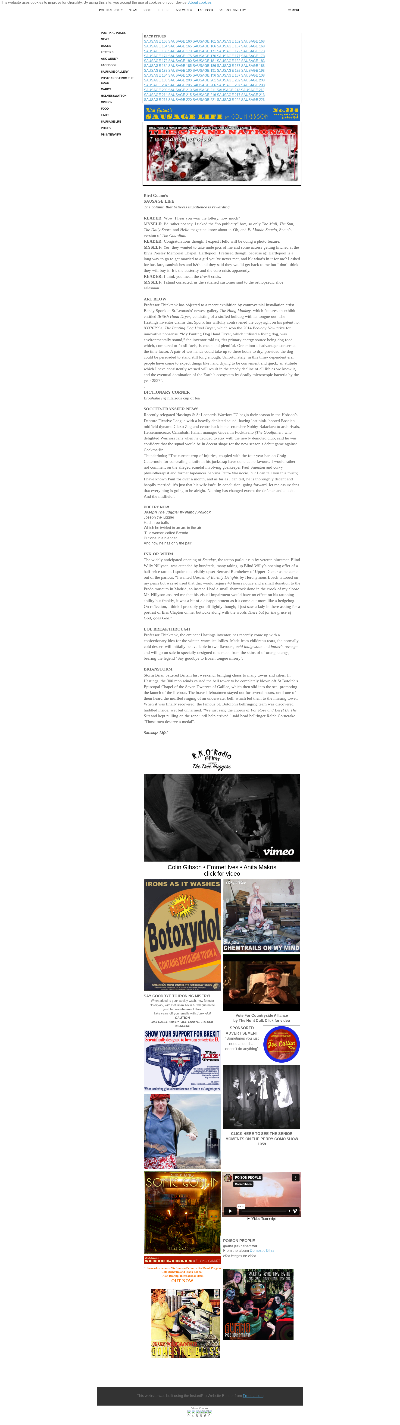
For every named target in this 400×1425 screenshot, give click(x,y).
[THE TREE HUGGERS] (222, 818)
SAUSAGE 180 (180, 61)
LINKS (105, 115)
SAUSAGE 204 (156, 85)
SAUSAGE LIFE (111, 121)
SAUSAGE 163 (252, 41)
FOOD (105, 108)
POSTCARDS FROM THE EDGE (117, 80)
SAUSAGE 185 (180, 66)
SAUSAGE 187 (229, 66)
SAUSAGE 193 (253, 70)
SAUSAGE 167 (228, 46)
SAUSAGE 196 (205, 75)
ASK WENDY (184, 10)
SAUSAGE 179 (155, 61)
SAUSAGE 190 (180, 70)
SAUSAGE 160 (180, 41)
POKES (106, 128)
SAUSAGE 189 (156, 70)
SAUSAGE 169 (156, 51)
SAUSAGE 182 (229, 61)
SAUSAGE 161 (205, 41)
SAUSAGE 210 (180, 90)
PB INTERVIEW (111, 134)
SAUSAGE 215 (180, 95)
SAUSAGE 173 (252, 51)
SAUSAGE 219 (156, 100)
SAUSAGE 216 (205, 95)
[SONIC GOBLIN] (182, 1212)
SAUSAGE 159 (156, 41)
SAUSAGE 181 (205, 61)
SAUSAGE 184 (156, 66)
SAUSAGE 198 (253, 75)
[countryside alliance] (261, 982)
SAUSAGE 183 (253, 61)
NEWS (133, 10)
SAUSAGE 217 (229, 95)
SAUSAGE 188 (253, 66)
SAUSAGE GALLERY (232, 10)
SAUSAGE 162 (228, 41)
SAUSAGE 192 (229, 70)
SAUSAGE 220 (180, 100)
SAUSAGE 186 (205, 66)
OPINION (106, 102)
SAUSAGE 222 (229, 100)
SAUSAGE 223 (253, 100)
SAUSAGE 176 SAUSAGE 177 (216, 56)
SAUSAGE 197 (229, 75)
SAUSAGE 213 (252, 90)
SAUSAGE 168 (253, 46)
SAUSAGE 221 (205, 100)
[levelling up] (182, 1131)
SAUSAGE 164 (155, 46)
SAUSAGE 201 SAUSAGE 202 (217, 80)
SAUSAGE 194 (156, 75)
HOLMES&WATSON (114, 95)
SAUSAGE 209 (156, 90)
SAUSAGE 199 (156, 80)
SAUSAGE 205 (180, 85)
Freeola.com (253, 1396)
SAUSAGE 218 (253, 95)
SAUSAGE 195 (180, 75)
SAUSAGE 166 (204, 46)
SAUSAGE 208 (253, 85)
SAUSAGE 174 (156, 56)
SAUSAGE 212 (229, 90)
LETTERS (164, 10)
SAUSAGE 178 (253, 56)
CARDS (106, 89)
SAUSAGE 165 (180, 46)
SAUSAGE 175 (180, 56)
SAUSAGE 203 (253, 80)
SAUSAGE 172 (228, 51)
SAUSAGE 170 (180, 51)
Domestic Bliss (262, 1250)
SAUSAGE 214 (156, 95)
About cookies (200, 2)
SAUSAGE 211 (205, 90)
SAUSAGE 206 (205, 85)
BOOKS (147, 10)
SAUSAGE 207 (229, 85)
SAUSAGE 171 (205, 51)
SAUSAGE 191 (205, 70)
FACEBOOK (205, 10)
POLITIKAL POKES (111, 10)
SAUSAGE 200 (180, 80)
